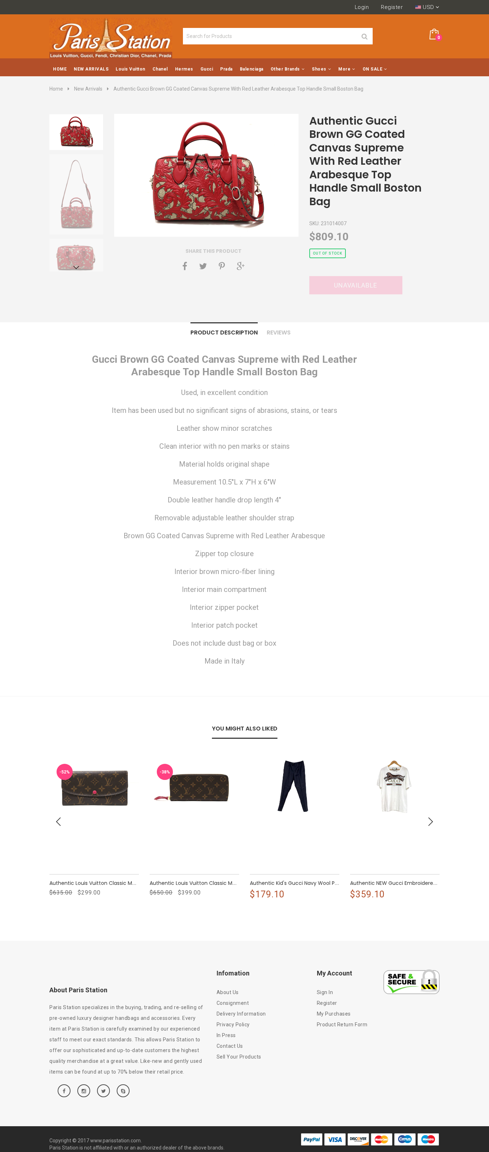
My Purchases (334, 1014)
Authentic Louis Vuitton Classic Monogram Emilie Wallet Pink (124, 883)
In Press (226, 1035)
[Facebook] (184, 266)
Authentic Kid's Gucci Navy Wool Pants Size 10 (306, 883)
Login (362, 7)
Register (392, 7)
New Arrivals (88, 89)
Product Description (224, 332)
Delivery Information (241, 1014)
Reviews (279, 332)
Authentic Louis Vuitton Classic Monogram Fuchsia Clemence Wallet (235, 883)
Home (56, 89)
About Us (228, 992)
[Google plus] (241, 266)
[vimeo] (222, 266)
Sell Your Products (239, 1057)
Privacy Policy (233, 1024)
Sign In (325, 992)
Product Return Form (342, 1024)
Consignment (233, 1003)
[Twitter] (203, 266)
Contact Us (230, 1046)
